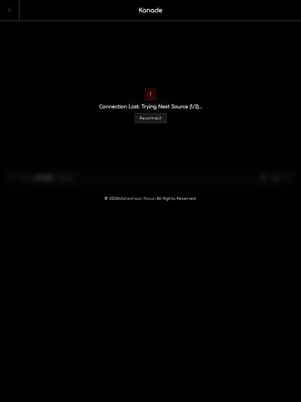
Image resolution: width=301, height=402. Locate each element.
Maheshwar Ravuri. (137, 198)
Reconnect (151, 118)
